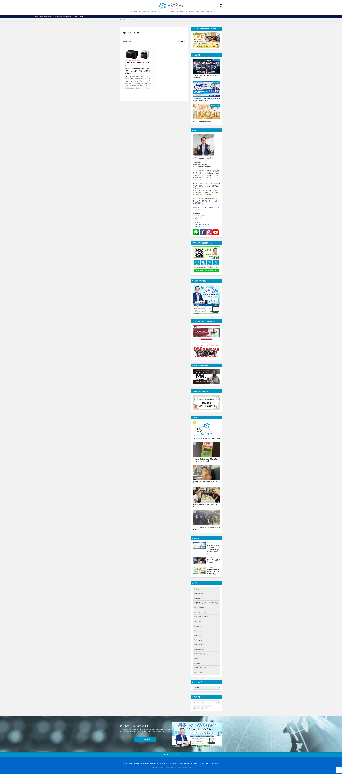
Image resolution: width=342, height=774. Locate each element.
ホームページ (196, 705)
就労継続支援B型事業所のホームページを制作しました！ (213, 572)
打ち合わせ (199, 640)
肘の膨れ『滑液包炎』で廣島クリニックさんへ (206, 483)
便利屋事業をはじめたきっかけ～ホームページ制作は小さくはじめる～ (206, 99)
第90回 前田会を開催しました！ (213, 561)
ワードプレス (196, 708)
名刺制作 (198, 626)
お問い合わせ (210, 11)
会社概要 (171, 11)
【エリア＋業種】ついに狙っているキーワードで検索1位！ (206, 77)
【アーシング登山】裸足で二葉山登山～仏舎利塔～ (206, 528)
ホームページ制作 (201, 612)
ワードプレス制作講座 (202, 617)
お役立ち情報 (216, 82)
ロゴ (206, 708)
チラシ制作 (199, 630)
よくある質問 (200, 607)
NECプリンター (131, 19)
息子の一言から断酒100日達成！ (203, 121)
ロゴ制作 (198, 621)
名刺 (202, 708)
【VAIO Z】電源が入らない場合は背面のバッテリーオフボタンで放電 (206, 460)
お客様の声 (146, 11)
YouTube (198, 635)
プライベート (200, 672)
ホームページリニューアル (207, 705)
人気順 (129, 41)
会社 (197, 589)
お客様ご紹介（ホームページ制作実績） (207, 603)
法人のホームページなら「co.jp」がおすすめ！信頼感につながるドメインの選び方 (213, 549)
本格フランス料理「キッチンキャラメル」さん (206, 505)
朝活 (197, 658)
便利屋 (198, 663)
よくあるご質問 (200, 11)
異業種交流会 (200, 649)
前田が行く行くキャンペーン (159, 11)
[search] (218, 702)
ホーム (127, 11)
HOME (123, 19)
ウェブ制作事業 (135, 11)
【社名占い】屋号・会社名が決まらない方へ (206, 438)
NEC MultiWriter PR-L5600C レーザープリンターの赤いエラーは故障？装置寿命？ (137, 70)
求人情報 (191, 11)
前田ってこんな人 (215, 105)
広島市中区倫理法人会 (202, 654)
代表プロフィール (182, 11)
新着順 (125, 41)
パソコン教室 (200, 644)
